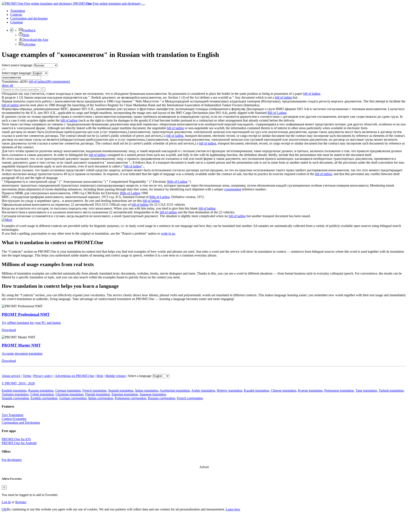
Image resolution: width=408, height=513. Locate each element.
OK (4, 509)
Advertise (29, 44)
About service (11, 376)
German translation (68, 390)
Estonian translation (125, 394)
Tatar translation (366, 390)
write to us (168, 233)
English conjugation (44, 398)
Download (9, 330)
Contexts (16, 14)
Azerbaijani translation (175, 390)
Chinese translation (283, 390)
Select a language (139, 376)
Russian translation (41, 390)
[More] (7, 220)
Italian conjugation (100, 398)
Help (26, 35)
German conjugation (72, 398)
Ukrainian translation (69, 394)
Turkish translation (391, 390)
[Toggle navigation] (143, 4)
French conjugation (190, 398)
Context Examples (14, 419)
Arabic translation (203, 390)
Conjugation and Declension (21, 422)
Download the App (35, 39)
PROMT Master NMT (21, 345)
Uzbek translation (42, 394)
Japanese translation (153, 394)
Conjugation (29, 18)
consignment (232, 189)
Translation (17, 11)
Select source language (17, 65)
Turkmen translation (15, 394)
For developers (12, 460)
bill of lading (311, 93)
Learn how (233, 509)
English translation (14, 390)
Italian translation (146, 390)
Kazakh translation (256, 390)
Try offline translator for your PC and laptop (31, 323)
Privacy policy (43, 376)
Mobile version (115, 376)
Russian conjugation (161, 398)
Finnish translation (97, 394)
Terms (27, 376)
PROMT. (106, 3)
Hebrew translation (229, 390)
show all (7, 85)
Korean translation (310, 390)
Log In (6, 502)
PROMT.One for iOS (16, 439)
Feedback (29, 30)
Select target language (16, 73)
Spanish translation (120, 390)
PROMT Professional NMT (26, 314)
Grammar (16, 22)
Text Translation (12, 415)
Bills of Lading (177, 181)
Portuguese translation (339, 390)
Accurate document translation (22, 353)
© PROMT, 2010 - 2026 (18, 383)
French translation (94, 390)
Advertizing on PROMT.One (74, 376)
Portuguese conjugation (130, 398)
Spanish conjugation (15, 398)
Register (20, 502)
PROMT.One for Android (19, 443)
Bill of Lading (277, 113)
